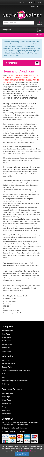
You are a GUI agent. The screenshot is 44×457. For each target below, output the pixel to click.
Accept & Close (22, 454)
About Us (5, 360)
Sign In (22, 2)
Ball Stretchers (7, 331)
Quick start (6, 384)
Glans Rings (6, 337)
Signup (30, 2)
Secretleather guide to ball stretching (15, 380)
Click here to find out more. (28, 451)
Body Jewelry (7, 344)
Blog (3, 377)
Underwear (6, 347)
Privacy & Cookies (8, 364)
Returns (5, 374)
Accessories (6, 351)
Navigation (6, 30)
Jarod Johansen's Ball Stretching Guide (16, 370)
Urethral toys (6, 341)
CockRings (6, 334)
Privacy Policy (7, 367)
